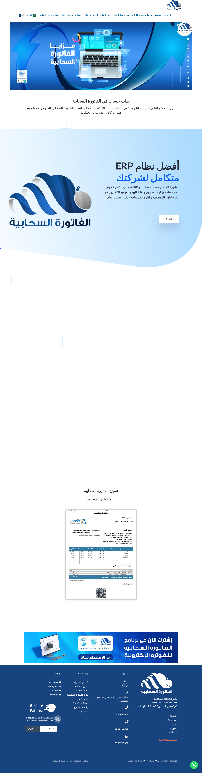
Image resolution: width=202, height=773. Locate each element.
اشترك (31, 729)
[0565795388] (126, 721)
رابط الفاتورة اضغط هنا (101, 499)
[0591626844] (126, 707)
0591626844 (121, 714)
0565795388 (121, 728)
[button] (194, 765)
